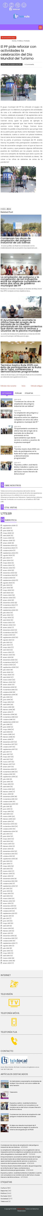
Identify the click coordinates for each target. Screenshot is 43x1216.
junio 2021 (6, 645)
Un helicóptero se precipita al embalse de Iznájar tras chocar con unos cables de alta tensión (25, 1083)
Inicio (23, 386)
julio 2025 (6, 528)
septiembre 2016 (9, 777)
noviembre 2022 (9, 605)
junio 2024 (6, 560)
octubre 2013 (7, 856)
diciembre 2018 (8, 714)
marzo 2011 (7, 928)
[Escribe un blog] (4, 209)
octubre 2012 (7, 883)
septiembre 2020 (9, 667)
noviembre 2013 (8, 854)
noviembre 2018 (8, 717)
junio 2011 (6, 921)
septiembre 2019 (9, 695)
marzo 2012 (7, 898)
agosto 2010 (7, 946)
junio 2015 (6, 809)
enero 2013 (7, 876)
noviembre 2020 (9, 662)
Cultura (4, 1188)
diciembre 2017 (8, 742)
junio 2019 (6, 700)
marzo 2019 (7, 707)
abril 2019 (6, 705)
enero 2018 (7, 739)
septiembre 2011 (9, 913)
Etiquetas (29, 393)
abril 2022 (6, 620)
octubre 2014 (7, 829)
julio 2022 (6, 613)
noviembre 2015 (8, 799)
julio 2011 (6, 918)
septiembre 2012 (9, 886)
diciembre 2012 (8, 879)
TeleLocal (4, 1201)
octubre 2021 (7, 635)
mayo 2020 (7, 675)
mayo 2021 (7, 647)
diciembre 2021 (8, 630)
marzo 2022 (7, 623)
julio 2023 (6, 585)
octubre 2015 (7, 802)
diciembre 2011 (8, 906)
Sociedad (4, 1199)
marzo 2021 (7, 652)
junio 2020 (6, 672)
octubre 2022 (8, 608)
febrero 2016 (7, 792)
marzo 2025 (7, 538)
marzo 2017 (7, 762)
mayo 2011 (6, 923)
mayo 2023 (7, 590)
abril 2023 (6, 593)
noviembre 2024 (9, 548)
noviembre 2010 (8, 938)
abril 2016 (6, 787)
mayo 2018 (7, 729)
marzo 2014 (7, 844)
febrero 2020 (7, 682)
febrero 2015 (7, 819)
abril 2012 (6, 896)
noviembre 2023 (9, 575)
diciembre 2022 (8, 603)
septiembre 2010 (9, 943)
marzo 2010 (7, 958)
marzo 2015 (7, 816)
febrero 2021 (7, 655)
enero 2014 (7, 849)
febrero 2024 (8, 568)
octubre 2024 (8, 550)
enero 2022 (7, 627)
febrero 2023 (7, 598)
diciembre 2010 (8, 936)
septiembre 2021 (9, 637)
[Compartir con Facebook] (8, 209)
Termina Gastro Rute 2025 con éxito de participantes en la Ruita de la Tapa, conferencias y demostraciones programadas (21, 1168)
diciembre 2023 (8, 573)
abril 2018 (6, 732)
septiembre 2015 (9, 804)
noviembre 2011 (8, 908)
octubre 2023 (8, 578)
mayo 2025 (7, 533)
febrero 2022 (7, 625)
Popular (18, 393)
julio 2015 (6, 806)
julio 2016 (6, 779)
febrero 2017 (7, 764)
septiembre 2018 (9, 722)
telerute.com (21, 1209)
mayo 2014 (7, 839)
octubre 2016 (7, 774)
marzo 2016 (7, 789)
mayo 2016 (7, 784)
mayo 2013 (7, 866)
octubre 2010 (7, 941)
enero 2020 (7, 685)
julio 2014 (6, 834)
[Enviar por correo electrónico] (2, 209)
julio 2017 (6, 752)
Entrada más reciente (8, 386)
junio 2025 (6, 531)
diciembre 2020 (8, 660)
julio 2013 (6, 861)
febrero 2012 (7, 901)
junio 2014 (6, 836)
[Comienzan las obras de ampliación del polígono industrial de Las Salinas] (6, 404)
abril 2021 (6, 650)
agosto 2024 (7, 555)
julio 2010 (6, 948)
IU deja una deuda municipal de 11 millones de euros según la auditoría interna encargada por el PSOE (24, 1127)
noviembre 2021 (8, 632)
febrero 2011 (7, 931)
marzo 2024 (7, 565)
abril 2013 (6, 869)
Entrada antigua (36, 386)
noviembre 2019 (8, 690)
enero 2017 (7, 767)
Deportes (4, 1191)
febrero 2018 (7, 737)
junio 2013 (6, 864)
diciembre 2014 (8, 824)
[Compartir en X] (6, 209)
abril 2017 (6, 759)
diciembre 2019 (8, 687)
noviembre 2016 (8, 772)
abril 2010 (6, 956)
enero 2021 (7, 657)
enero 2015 (7, 821)
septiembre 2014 (9, 831)
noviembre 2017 (8, 744)
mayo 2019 (7, 702)
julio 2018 (6, 724)
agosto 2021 (7, 640)
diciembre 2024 (9, 545)
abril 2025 (6, 535)
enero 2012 (7, 903)
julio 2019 (6, 697)
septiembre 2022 (9, 610)
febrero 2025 (7, 540)
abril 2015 (6, 814)
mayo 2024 (7, 563)
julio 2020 (6, 670)
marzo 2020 (7, 680)
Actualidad (7, 393)
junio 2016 (6, 782)
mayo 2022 (7, 618)
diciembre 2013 (8, 851)
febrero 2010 (7, 961)
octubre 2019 (7, 692)
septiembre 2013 (9, 859)
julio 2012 (6, 889)
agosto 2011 (7, 916)
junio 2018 (6, 727)
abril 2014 (6, 841)
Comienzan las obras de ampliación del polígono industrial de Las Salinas (25, 1115)
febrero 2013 (7, 874)
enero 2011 (6, 933)
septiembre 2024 (9, 553)
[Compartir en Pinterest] (10, 209)
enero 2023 (7, 600)
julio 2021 (6, 642)
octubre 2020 (8, 665)
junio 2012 (6, 891)
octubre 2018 (7, 719)
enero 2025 (7, 543)
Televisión (13, 1092)
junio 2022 (6, 615)
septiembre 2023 (9, 580)
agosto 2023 (7, 583)
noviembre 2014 (9, 826)
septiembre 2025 (9, 526)
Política (4, 1193)
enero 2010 (7, 963)
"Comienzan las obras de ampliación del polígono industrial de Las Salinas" (24, 403)
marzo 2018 (7, 734)
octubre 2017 (7, 747)
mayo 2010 (7, 953)
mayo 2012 (7, 893)
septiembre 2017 (9, 749)
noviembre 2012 (8, 881)
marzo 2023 (7, 595)
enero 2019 (7, 712)
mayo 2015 (7, 811)
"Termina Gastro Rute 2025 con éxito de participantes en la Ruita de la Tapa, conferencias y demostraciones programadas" (26, 453)
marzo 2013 (7, 871)
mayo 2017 (7, 757)
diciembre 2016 (8, 769)
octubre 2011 (7, 911)
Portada (4, 1196)
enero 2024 (7, 570)
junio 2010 (6, 951)
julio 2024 (6, 558)
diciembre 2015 (8, 797)
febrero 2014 (7, 846)
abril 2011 (6, 926)
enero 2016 (7, 794)
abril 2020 (6, 677)
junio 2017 (6, 754)
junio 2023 (6, 588)
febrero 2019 (7, 710)
